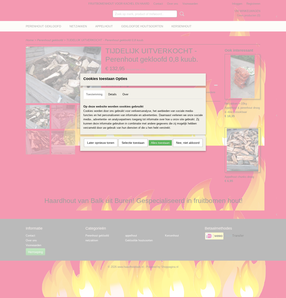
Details (112, 94)
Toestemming (94, 94)
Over (125, 94)
